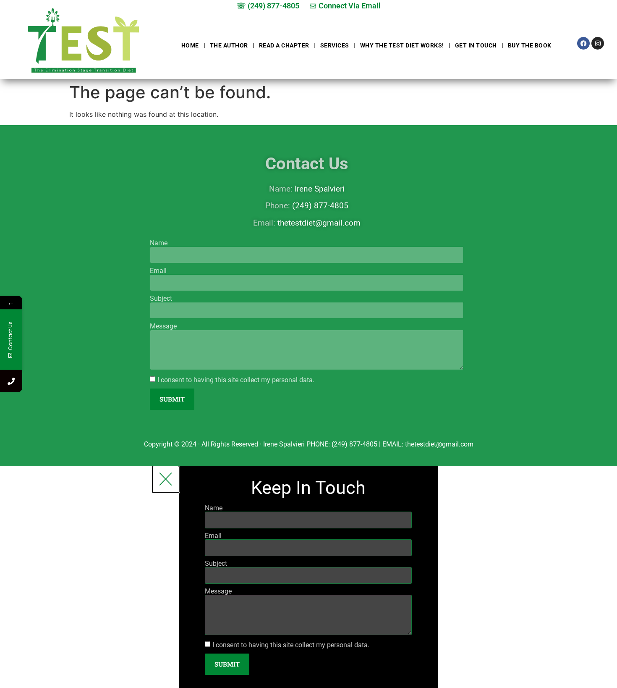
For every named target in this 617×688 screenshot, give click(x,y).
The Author (229, 45)
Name (158, 243)
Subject (161, 298)
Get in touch (476, 45)
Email (158, 271)
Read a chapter (284, 45)
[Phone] (11, 381)
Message (163, 326)
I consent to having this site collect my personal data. (235, 380)
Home (190, 45)
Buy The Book (530, 45)
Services (334, 45)
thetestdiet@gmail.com (319, 223)
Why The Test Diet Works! (402, 45)
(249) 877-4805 (320, 205)
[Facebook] (583, 43)
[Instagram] (597, 43)
